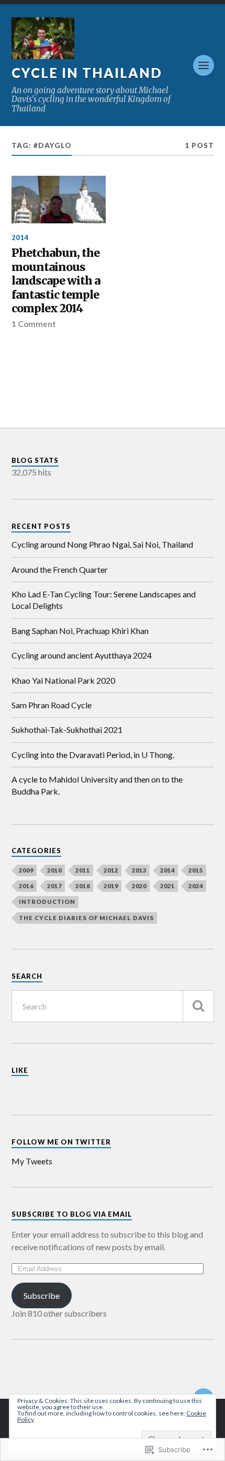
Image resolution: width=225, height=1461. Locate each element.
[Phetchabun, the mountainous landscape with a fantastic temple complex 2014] (59, 199)
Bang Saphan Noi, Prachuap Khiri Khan (80, 631)
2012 (111, 870)
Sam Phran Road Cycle (52, 705)
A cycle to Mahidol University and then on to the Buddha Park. (97, 785)
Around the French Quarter (60, 569)
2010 (54, 870)
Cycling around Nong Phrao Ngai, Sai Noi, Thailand (102, 544)
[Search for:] (113, 1006)
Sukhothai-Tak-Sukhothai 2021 (67, 729)
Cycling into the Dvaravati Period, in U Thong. (93, 755)
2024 (195, 885)
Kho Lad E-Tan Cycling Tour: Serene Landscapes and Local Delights (104, 599)
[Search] (198, 1006)
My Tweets (32, 1161)
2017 (54, 885)
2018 (82, 885)
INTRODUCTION (47, 901)
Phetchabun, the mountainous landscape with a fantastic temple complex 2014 (56, 280)
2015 (195, 870)
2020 (139, 885)
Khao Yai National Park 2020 (63, 680)
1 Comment (34, 324)
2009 (26, 870)
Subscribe (42, 1295)
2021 (167, 885)
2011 (82, 870)
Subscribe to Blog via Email (72, 1214)
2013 (139, 870)
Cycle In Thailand (87, 73)
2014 (20, 237)
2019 (111, 885)
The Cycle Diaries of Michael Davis (86, 917)
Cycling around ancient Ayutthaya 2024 (82, 655)
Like (20, 1070)
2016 (26, 885)
